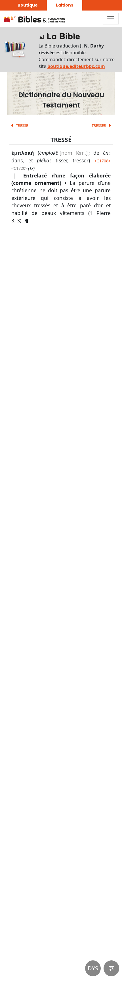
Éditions (64, 5)
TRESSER (99, 125)
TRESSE (21, 125)
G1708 (102, 161)
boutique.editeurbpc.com (76, 66)
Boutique (28, 5)
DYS (93, 968)
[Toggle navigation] (111, 18)
